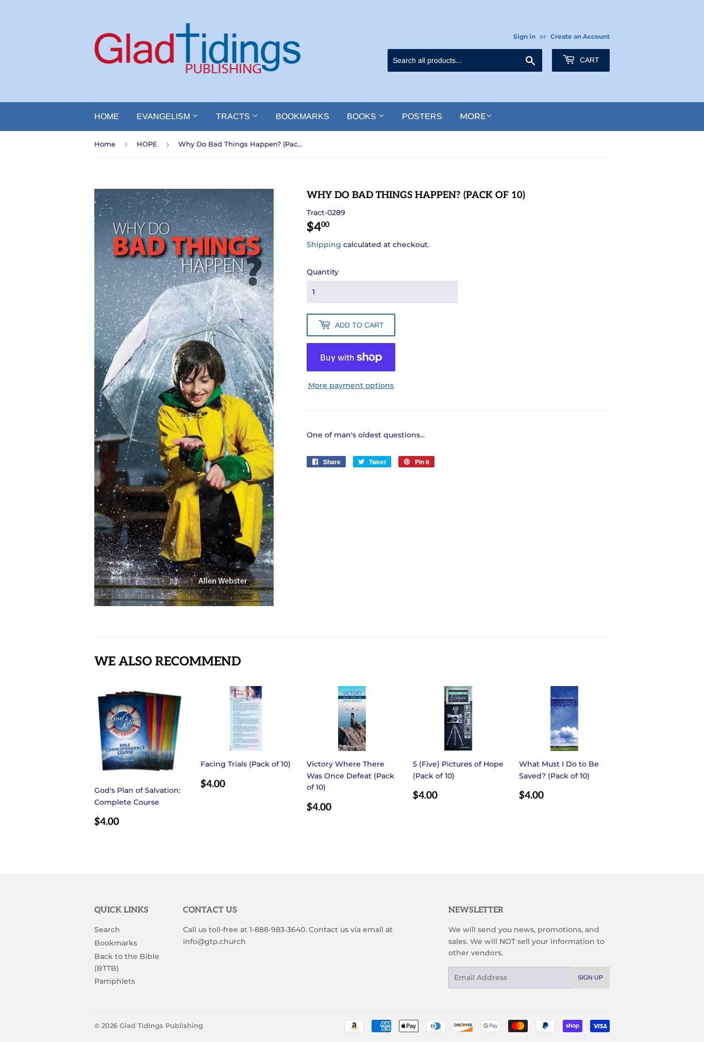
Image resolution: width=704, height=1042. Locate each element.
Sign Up (590, 977)
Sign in (524, 36)
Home (106, 116)
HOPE (147, 144)
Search (107, 929)
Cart (588, 60)
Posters (422, 116)
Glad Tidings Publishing (161, 1025)
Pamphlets (114, 981)
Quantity (323, 271)
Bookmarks (302, 116)
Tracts (234, 116)
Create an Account (580, 36)
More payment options (351, 385)
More (473, 116)
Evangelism (164, 116)
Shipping (324, 244)
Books (362, 116)
